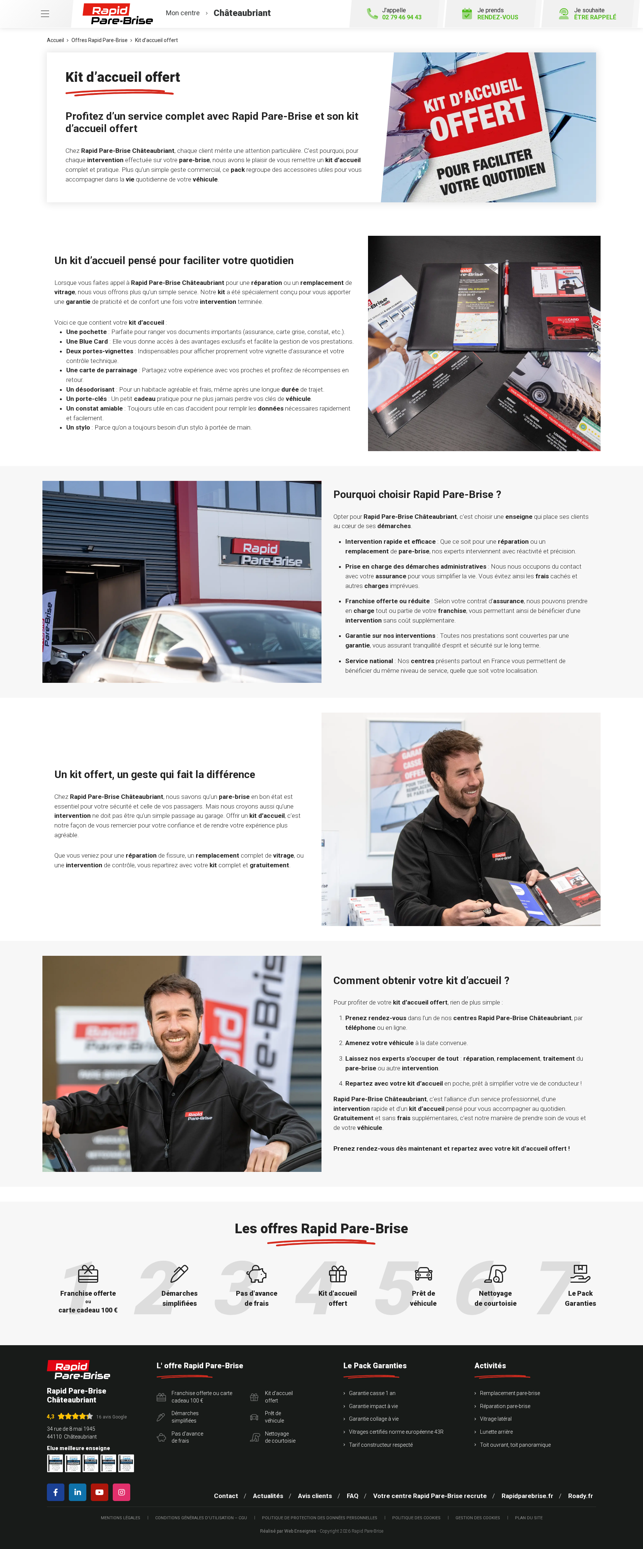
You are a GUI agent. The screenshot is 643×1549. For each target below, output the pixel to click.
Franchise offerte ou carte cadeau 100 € (202, 1397)
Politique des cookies (416, 1518)
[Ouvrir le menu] (36, 14)
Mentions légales (120, 1518)
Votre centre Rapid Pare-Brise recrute (430, 1496)
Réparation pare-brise (505, 1406)
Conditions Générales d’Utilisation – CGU (201, 1518)
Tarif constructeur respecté (381, 1445)
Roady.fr (580, 1496)
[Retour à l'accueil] (78, 1369)
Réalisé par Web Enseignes (288, 1531)
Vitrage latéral (496, 1419)
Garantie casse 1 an (372, 1393)
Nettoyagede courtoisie (280, 1437)
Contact (226, 1496)
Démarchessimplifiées (185, 1417)
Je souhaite (595, 14)
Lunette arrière (496, 1432)
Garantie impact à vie (373, 1406)
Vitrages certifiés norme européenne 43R (396, 1432)
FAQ (352, 1496)
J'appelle (402, 14)
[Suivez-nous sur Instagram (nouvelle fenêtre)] (123, 1492)
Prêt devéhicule (274, 1417)
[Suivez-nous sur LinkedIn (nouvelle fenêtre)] (79, 1492)
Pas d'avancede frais (187, 1437)
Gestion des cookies (477, 1518)
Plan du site (529, 1518)
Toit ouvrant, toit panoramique (515, 1445)
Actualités (268, 1496)
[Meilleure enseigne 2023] (126, 1463)
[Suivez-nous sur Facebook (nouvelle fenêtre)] (57, 1492)
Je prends (497, 14)
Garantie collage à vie (374, 1419)
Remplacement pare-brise (510, 1393)
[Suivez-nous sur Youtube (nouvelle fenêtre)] (101, 1492)
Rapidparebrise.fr (527, 1496)
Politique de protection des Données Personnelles (319, 1518)
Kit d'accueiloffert (279, 1397)
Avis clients (315, 1496)
